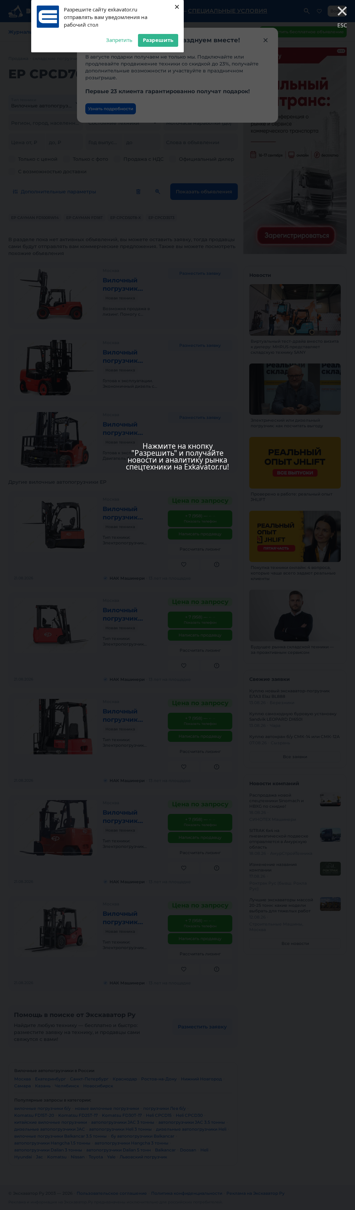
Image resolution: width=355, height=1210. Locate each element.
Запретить (119, 39)
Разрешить (158, 39)
